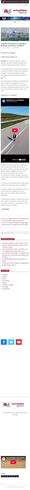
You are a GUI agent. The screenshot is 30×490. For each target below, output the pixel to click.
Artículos (4, 277)
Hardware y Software (8, 285)
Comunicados (6, 281)
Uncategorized (6, 289)
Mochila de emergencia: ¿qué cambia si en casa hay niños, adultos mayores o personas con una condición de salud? (15, 245)
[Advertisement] (13, 308)
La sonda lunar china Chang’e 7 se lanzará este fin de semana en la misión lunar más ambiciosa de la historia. (15, 255)
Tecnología (5, 287)
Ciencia (4, 279)
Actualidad (5, 275)
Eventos (4, 283)
